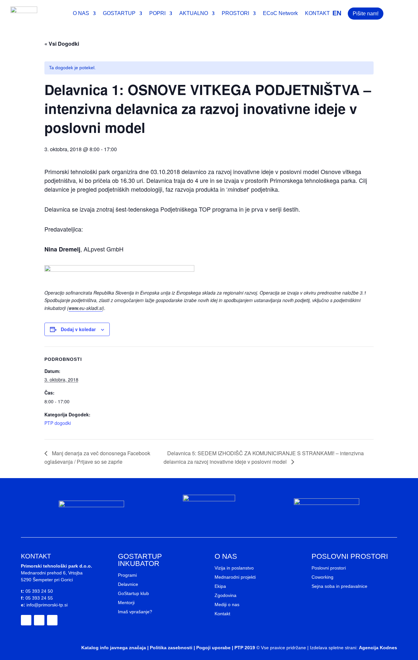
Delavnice (128, 584)
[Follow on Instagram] (39, 620)
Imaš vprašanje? (135, 611)
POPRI (157, 13)
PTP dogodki (57, 423)
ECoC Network (280, 13)
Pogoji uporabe (213, 647)
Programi (127, 575)
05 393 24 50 (39, 591)
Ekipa (220, 586)
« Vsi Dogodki (61, 43)
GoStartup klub (133, 593)
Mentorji (126, 602)
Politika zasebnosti (171, 647)
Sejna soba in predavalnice (339, 586)
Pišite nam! (365, 13)
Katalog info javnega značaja (113, 647)
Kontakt (222, 613)
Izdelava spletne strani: (334, 647)
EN (336, 13)
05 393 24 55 (39, 598)
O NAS (81, 13)
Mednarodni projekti (235, 577)
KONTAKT (317, 13)
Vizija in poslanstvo (234, 568)
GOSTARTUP (119, 13)
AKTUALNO (193, 13)
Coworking (322, 577)
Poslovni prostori (329, 568)
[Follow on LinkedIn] (52, 620)
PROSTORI (235, 13)
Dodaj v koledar (78, 329)
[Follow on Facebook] (26, 620)
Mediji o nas (227, 604)
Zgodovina (225, 595)
